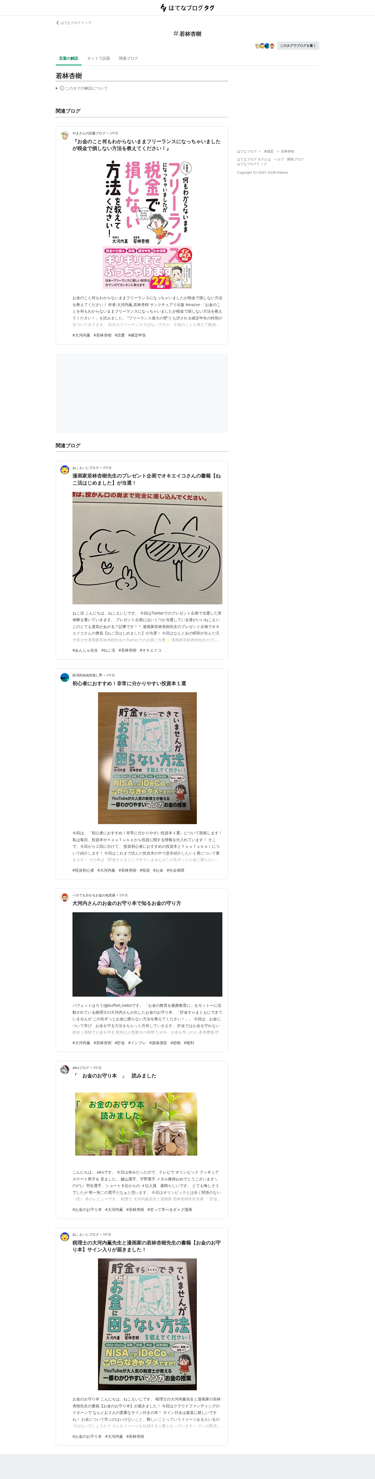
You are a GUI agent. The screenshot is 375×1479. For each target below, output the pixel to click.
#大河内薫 (81, 335)
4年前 (107, 468)
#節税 (175, 1042)
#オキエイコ (150, 650)
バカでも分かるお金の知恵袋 (93, 895)
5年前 (123, 895)
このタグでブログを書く (298, 45)
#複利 (189, 1042)
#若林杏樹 (102, 335)
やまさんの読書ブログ (88, 133)
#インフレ (137, 1042)
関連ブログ (128, 58)
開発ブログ (295, 159)
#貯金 (120, 1042)
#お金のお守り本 (87, 1209)
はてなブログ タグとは (254, 159)
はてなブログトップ (252, 164)
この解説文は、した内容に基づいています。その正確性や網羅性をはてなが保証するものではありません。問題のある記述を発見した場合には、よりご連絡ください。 (82, 89)
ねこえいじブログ (85, 468)
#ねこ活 (108, 650)
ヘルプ (279, 159)
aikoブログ (80, 1068)
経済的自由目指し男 (87, 675)
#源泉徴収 (158, 1042)
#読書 (120, 335)
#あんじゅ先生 (85, 650)
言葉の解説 (68, 58)
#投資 (145, 870)
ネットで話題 (98, 58)
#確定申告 (137, 335)
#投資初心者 (83, 870)
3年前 (114, 133)
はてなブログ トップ (76, 23)
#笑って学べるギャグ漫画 (169, 1209)
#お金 (158, 870)
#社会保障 (175, 870)
